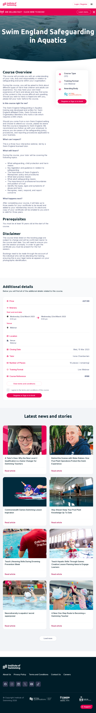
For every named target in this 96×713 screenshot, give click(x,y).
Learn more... (84, 12)
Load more (48, 638)
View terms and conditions (24, 384)
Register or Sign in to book (72, 101)
